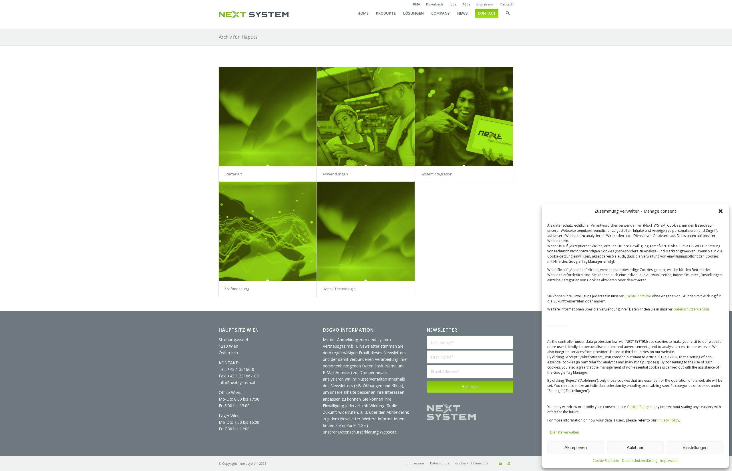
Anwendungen (335, 174)
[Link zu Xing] (509, 463)
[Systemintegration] (464, 116)
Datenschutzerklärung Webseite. (368, 432)
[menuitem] (416, 4)
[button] (720, 211)
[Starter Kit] (268, 116)
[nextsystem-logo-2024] (254, 14)
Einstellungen (695, 447)
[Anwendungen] (366, 116)
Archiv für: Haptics (238, 37)
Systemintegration (436, 174)
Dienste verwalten (564, 432)
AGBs (466, 4)
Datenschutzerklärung (691, 309)
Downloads (434, 4)
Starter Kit (233, 174)
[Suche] (507, 19)
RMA (416, 4)
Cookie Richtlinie (637, 296)
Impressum (669, 460)
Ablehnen (635, 447)
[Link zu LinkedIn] (500, 463)
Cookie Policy (638, 406)
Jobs (452, 4)
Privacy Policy (668, 420)
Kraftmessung (236, 288)
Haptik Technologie (339, 288)
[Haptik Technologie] (366, 231)
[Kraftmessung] (268, 231)
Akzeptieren (575, 447)
